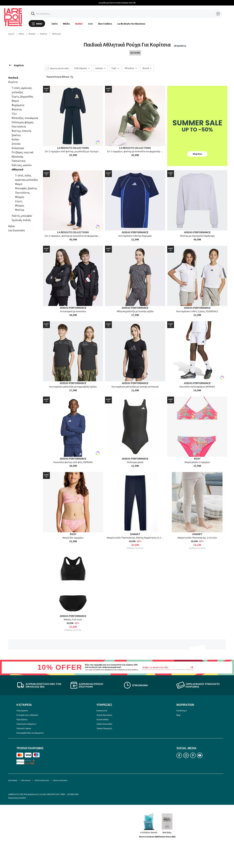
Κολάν (15, 139)
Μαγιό (15, 100)
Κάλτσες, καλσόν (22, 165)
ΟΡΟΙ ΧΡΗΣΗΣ (26, 780)
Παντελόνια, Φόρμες (22, 195)
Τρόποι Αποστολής (104, 724)
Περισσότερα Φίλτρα (57, 76)
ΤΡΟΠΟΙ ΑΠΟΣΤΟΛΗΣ (41, 780)
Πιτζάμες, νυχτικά (22, 152)
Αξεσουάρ (17, 156)
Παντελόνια (19, 126)
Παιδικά (13, 77)
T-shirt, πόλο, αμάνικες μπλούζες (26, 177)
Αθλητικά (17, 169)
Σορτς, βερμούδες (22, 96)
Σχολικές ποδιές (21, 220)
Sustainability (102, 719)
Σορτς (18, 201)
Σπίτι (55, 23)
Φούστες (17, 109)
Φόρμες (19, 205)
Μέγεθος (129, 68)
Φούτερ (19, 209)
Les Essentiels (16, 230)
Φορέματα (18, 105)
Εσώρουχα (18, 148)
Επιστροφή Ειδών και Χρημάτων (30, 733)
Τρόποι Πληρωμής (104, 728)
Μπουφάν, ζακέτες (26, 188)
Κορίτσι (19, 65)
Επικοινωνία (101, 710)
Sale (90, 23)
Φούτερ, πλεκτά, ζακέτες (22, 133)
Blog (178, 715)
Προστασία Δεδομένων (26, 724)
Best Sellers (105, 23)
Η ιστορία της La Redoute (27, 715)
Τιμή (113, 68)
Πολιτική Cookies (23, 728)
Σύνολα (16, 143)
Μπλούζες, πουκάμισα (25, 118)
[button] (33, 13)
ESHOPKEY (22, 798)
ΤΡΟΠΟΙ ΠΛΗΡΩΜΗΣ (60, 780)
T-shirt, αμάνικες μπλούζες (22, 90)
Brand (146, 68)
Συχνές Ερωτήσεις (104, 715)
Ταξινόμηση (80, 68)
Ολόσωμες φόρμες (23, 122)
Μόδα (66, 23)
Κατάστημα (181, 710)
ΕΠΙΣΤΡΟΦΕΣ (12, 780)
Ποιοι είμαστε (22, 710)
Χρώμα (99, 68)
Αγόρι (11, 226)
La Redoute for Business (131, 23)
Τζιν (14, 113)
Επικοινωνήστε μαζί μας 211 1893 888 (194, 2)
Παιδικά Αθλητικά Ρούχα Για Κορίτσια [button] (127, 44)
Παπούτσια (18, 161)
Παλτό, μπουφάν (22, 215)
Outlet (79, 23)
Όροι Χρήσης (22, 719)
